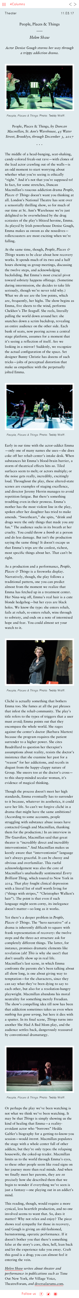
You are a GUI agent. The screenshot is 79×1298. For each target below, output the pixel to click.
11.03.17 (67, 13)
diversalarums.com (49, 1284)
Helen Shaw (14, 1268)
